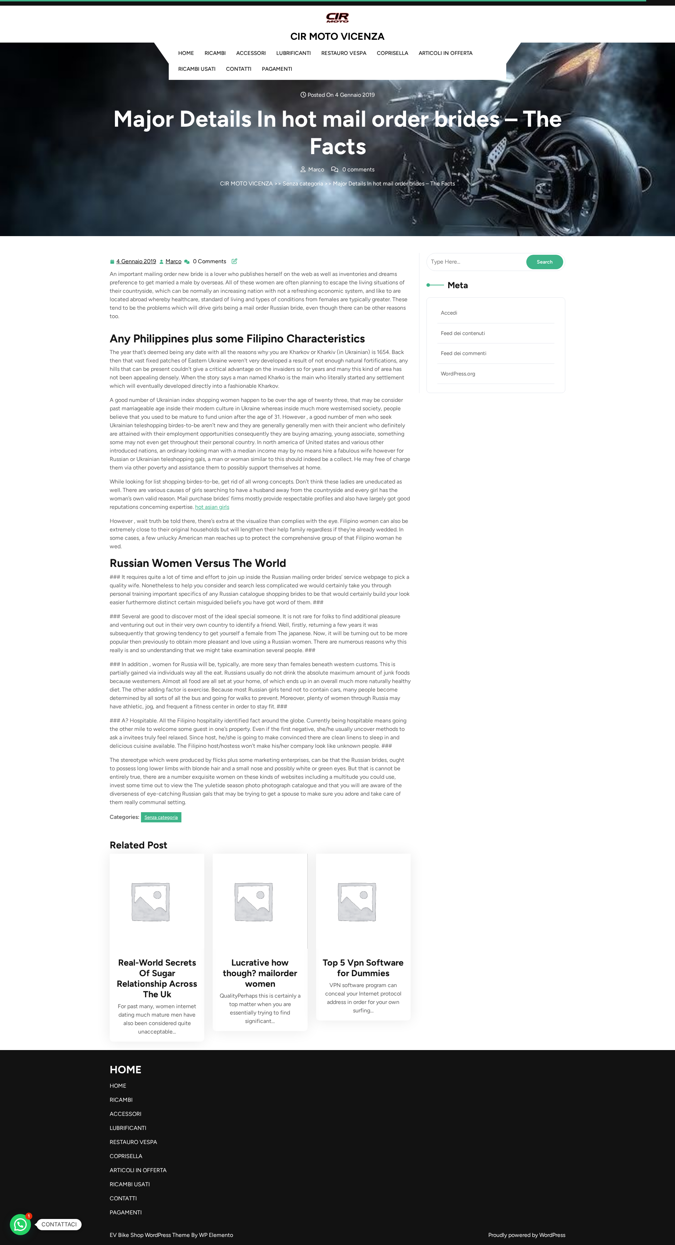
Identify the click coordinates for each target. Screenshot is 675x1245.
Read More (154, 901)
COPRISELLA (392, 53)
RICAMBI (215, 53)
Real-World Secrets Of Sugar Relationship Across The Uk (157, 978)
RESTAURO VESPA (343, 53)
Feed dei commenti (463, 353)
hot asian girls (212, 507)
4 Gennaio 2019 (136, 262)
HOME (186, 53)
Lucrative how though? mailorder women (260, 973)
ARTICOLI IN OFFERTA (445, 53)
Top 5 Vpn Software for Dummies (363, 967)
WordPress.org (458, 374)
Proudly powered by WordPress (526, 1235)
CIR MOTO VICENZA (337, 36)
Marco (174, 261)
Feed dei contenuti (463, 333)
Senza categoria (303, 183)
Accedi (449, 313)
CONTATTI (238, 69)
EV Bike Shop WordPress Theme (150, 1235)
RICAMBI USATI (197, 69)
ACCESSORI (251, 53)
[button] (20, 1224)
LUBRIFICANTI (293, 53)
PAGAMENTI (277, 69)
